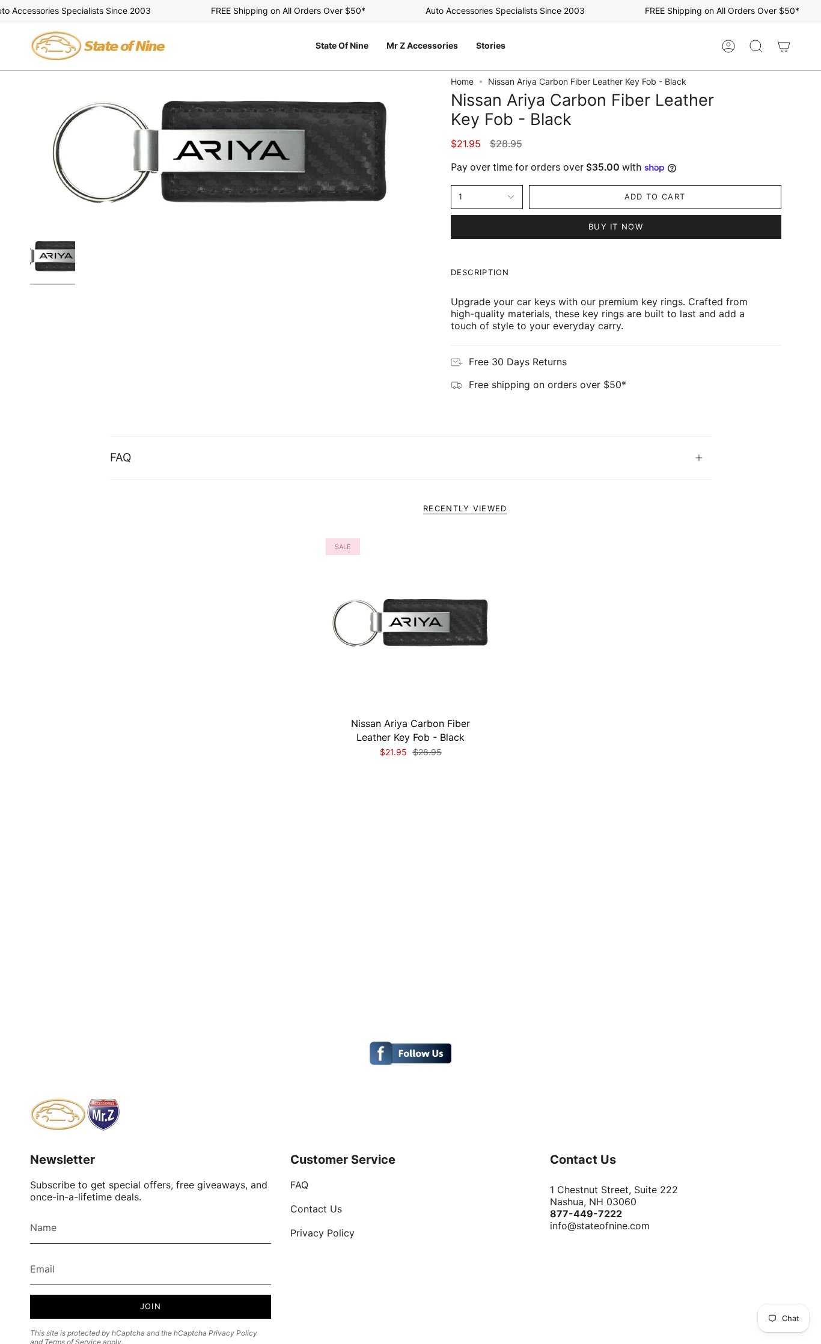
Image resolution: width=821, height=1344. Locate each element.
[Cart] (784, 46)
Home (462, 81)
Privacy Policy (233, 1332)
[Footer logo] (75, 1114)
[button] (342, 46)
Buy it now (615, 226)
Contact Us (316, 1209)
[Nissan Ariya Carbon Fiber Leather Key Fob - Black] (411, 623)
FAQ (120, 457)
